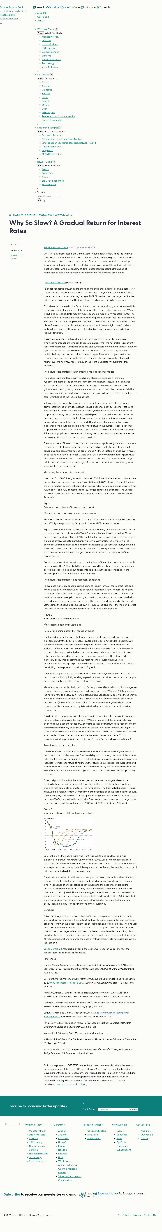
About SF (143, 1124)
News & (119, 1124)
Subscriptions (124, 1149)
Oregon (46, 105)
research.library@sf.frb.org (72, 1084)
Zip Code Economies (53, 180)
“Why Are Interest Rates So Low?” (67, 982)
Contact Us (150, 1215)
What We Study (45, 29)
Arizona (46, 86)
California (47, 89)
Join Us (41, 20)
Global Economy (51, 52)
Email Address (90, 1109)
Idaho (45, 97)
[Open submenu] (56, 29)
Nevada (46, 101)
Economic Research (52, 135)
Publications (45, 215)
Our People (43, 16)
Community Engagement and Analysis (62, 139)
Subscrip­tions (49, 184)
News (45, 177)
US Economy (48, 48)
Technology (48, 63)
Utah (44, 108)
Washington (48, 112)
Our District (43, 74)
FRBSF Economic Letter (56, 247)
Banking (46, 55)
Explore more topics (39, 1161)
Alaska (45, 82)
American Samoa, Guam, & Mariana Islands (67, 1169)
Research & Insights (47, 127)
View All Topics (50, 67)
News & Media (44, 161)
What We (33, 1124)
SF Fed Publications (52, 154)
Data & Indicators (51, 146)
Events (45, 169)
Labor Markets (50, 44)
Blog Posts (47, 150)
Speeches (47, 173)
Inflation (46, 40)
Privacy (137, 1215)
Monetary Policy (50, 36)
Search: (41, 192)
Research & (93, 1124)
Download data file (55, 282)
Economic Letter (64, 215)
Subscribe (12, 1194)
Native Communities (52, 120)
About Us (42, 13)
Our (59, 1124)
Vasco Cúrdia (51, 948)
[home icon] (10, 215)
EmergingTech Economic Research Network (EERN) (69, 142)
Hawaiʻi (46, 93)
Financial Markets (51, 59)
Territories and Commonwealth (58, 116)
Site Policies (124, 1215)
